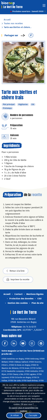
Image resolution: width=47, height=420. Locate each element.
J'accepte (32, 415)
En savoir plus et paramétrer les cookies (23, 409)
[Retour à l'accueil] (8, 3)
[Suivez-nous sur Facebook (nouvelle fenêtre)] (5, 343)
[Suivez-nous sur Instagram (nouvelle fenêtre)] (32, 343)
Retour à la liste (17, 271)
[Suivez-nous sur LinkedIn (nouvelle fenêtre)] (14, 343)
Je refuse (14, 415)
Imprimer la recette (19, 279)
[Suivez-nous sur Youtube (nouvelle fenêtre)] (23, 343)
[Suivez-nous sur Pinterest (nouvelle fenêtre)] (41, 343)
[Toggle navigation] (44, 6)
